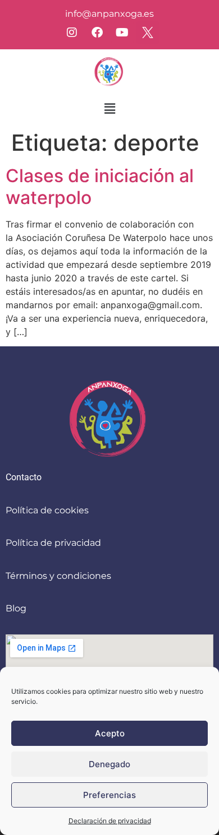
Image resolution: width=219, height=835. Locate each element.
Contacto (24, 477)
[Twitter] (147, 32)
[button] (109, 108)
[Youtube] (122, 32)
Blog (16, 608)
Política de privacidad (53, 542)
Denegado (109, 764)
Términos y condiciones (58, 575)
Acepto (110, 733)
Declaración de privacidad (110, 821)
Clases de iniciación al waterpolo (100, 186)
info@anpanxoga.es (109, 13)
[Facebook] (97, 32)
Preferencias (109, 795)
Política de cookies (47, 510)
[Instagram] (72, 32)
